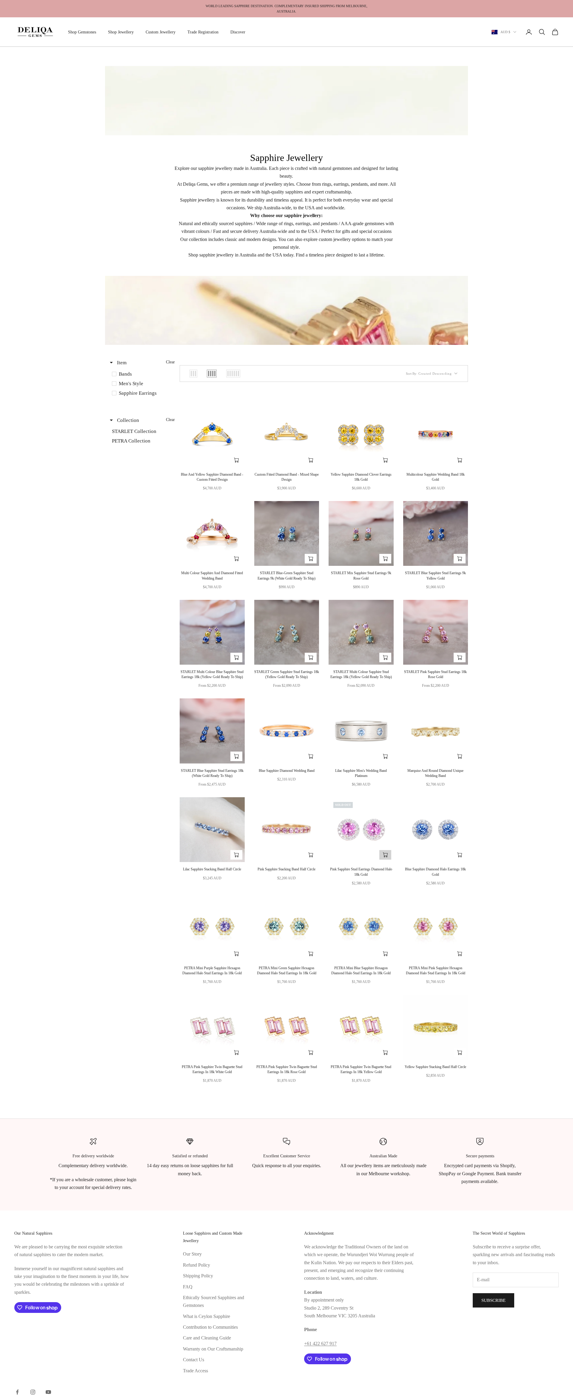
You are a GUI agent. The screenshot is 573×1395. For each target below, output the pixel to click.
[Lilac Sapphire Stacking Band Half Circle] (212, 829)
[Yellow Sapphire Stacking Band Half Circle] (435, 1027)
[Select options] (385, 460)
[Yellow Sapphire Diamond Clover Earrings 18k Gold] (361, 434)
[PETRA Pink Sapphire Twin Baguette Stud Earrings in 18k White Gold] (212, 1027)
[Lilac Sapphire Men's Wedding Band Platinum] (361, 730)
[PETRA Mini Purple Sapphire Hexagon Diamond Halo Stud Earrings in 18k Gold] (212, 928)
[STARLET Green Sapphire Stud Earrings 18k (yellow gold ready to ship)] (286, 632)
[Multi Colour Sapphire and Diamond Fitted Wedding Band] (212, 533)
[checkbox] (142, 374)
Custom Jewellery (160, 32)
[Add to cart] (236, 460)
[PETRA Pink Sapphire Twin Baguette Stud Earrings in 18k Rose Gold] (286, 1027)
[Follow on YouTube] (48, 1392)
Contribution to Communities (210, 1327)
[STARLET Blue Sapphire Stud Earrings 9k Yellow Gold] (435, 533)
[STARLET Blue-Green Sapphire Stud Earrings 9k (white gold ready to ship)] (286, 533)
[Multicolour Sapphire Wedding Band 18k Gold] (435, 434)
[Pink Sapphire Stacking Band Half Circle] (286, 829)
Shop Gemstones (82, 32)
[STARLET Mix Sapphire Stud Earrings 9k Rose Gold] (361, 533)
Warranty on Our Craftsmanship (213, 1348)
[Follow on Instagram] (33, 1392)
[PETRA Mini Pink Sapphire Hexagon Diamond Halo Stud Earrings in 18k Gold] (435, 928)
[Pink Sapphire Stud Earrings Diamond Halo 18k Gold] (361, 829)
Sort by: (429, 373)
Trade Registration (202, 32)
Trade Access (195, 1370)
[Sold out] (385, 855)
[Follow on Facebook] (17, 1392)
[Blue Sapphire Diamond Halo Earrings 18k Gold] (435, 829)
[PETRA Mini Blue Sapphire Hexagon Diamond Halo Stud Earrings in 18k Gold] (361, 928)
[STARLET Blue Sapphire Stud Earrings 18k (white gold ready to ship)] (212, 730)
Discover (237, 32)
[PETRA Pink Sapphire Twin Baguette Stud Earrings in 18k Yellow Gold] (361, 1027)
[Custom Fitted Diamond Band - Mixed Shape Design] (286, 434)
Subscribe (493, 1300)
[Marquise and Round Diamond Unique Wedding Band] (435, 730)
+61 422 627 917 (320, 1343)
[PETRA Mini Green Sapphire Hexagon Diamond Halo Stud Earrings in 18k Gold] (286, 928)
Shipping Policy (198, 1275)
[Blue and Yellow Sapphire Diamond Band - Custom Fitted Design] (212, 434)
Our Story (192, 1253)
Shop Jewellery (121, 32)
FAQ (187, 1286)
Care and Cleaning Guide (207, 1337)
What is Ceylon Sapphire (206, 1316)
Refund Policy (196, 1265)
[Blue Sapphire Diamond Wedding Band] (286, 730)
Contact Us (193, 1359)
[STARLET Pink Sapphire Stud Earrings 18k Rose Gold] (435, 632)
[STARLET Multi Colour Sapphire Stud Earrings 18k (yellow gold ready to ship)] (361, 632)
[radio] (193, 373)
